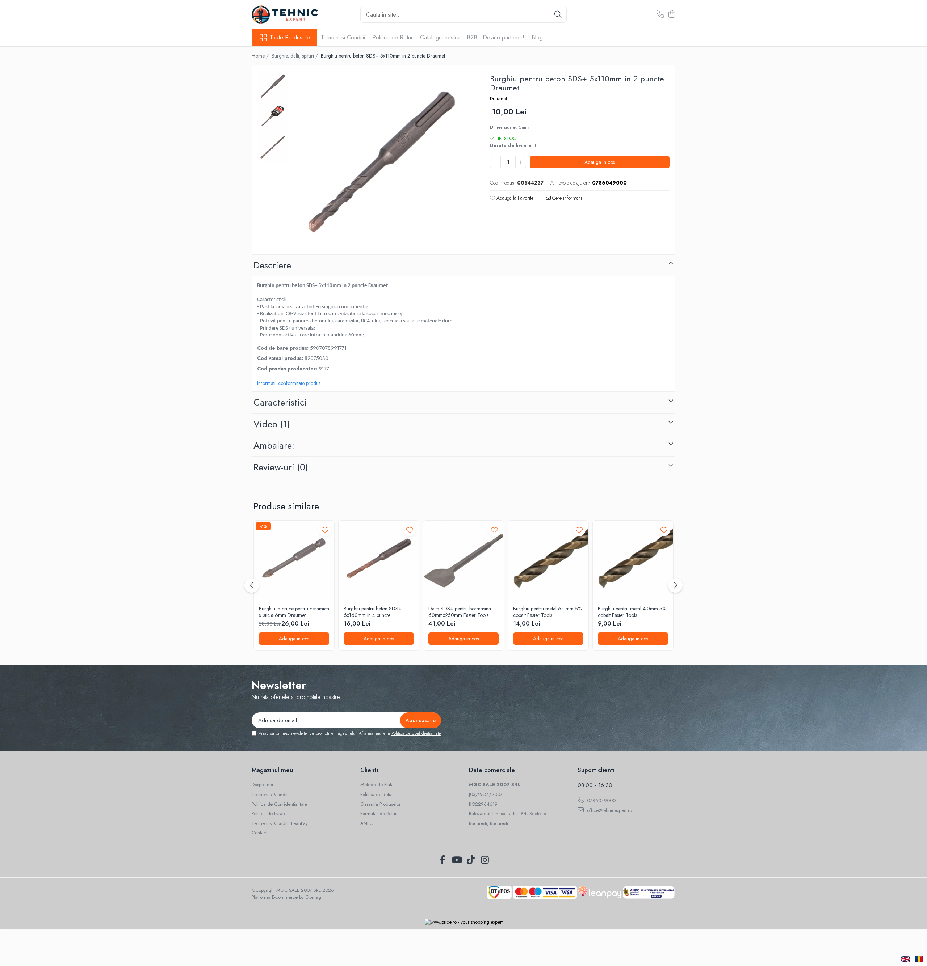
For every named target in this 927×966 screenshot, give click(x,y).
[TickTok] (470, 860)
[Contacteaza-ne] (660, 14)
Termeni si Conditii (343, 37)
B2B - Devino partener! (495, 37)
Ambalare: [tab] (273, 445)
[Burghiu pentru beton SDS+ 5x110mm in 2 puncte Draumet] (382, 160)
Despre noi (262, 784)
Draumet (498, 99)
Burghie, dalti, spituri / (295, 55)
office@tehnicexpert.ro (609, 810)
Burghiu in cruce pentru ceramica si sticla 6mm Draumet (294, 611)
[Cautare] (558, 15)
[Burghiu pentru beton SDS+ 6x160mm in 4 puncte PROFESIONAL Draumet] (379, 561)
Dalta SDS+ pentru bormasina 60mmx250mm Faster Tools (459, 611)
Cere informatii (566, 198)
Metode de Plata (377, 784)
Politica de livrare (269, 813)
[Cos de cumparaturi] (671, 14)
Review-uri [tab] (280, 467)
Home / (261, 55)
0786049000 (601, 800)
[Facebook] (442, 860)
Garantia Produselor (380, 804)
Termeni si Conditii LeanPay (280, 823)
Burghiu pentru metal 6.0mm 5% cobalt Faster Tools (547, 611)
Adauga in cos (599, 162)
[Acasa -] (288, 14)
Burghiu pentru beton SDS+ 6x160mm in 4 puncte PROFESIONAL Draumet (373, 611)
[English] (905, 959)
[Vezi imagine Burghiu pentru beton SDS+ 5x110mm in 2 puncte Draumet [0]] (273, 86)
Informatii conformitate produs (288, 383)
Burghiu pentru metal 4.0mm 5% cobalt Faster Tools (632, 611)
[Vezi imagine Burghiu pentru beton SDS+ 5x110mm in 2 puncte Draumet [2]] (273, 147)
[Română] (919, 959)
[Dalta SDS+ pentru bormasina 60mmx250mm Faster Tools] (463, 561)
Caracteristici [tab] (280, 402)
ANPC (366, 823)
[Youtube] (456, 860)
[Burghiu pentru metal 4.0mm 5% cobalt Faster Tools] (633, 561)
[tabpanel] (382, 160)
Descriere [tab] (272, 265)
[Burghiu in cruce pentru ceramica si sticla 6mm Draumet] (294, 561)
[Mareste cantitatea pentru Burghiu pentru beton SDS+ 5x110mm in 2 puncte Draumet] (520, 162)
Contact (259, 833)
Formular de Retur (378, 813)
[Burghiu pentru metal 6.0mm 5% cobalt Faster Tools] (548, 561)
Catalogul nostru (440, 37)
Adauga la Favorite (514, 198)
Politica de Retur (392, 37)
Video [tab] (271, 424)
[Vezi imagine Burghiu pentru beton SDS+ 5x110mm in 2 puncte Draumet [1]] (273, 117)
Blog (537, 37)
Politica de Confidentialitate (416, 733)
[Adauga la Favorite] (325, 530)
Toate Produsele (290, 38)
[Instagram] (484, 860)
